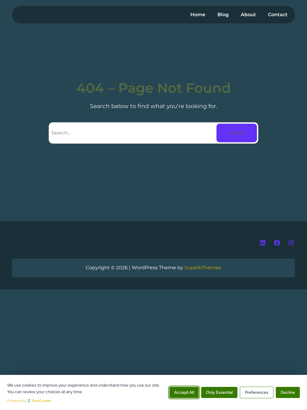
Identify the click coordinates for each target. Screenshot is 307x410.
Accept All (184, 392)
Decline (288, 392)
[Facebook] (277, 242)
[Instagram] (291, 242)
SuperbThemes (202, 267)
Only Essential (219, 392)
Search (236, 133)
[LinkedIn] (262, 242)
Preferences (256, 392)
